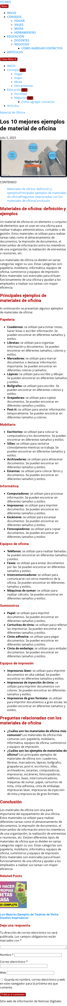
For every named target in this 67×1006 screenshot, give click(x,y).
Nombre (7, 955)
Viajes (18, 25)
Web (3, 973)
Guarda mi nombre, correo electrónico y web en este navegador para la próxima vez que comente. (32, 983)
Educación (15, 36)
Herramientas (25, 32)
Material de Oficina (12, 112)
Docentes (21, 40)
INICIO (11, 13)
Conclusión (42, 201)
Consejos (14, 17)
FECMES (5, 2)
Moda (18, 29)
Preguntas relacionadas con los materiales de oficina (35, 199)
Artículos (15, 52)
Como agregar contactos (41, 48)
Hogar (19, 21)
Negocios (21, 44)
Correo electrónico (14, 962)
